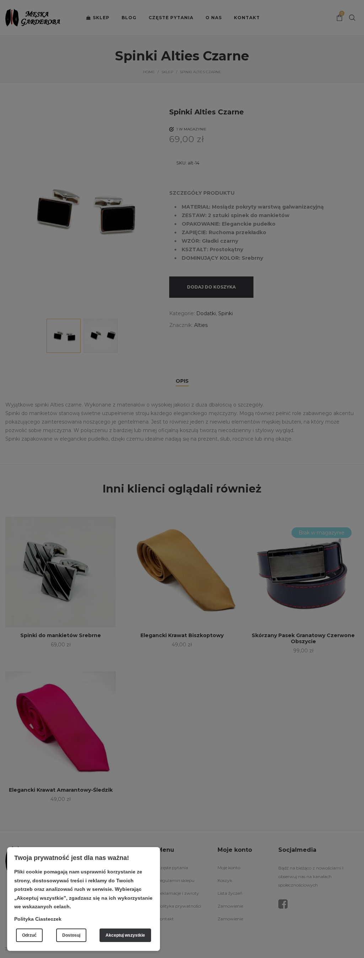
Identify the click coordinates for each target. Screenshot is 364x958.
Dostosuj (71, 935)
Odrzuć (29, 935)
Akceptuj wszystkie (125, 935)
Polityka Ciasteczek (37, 919)
